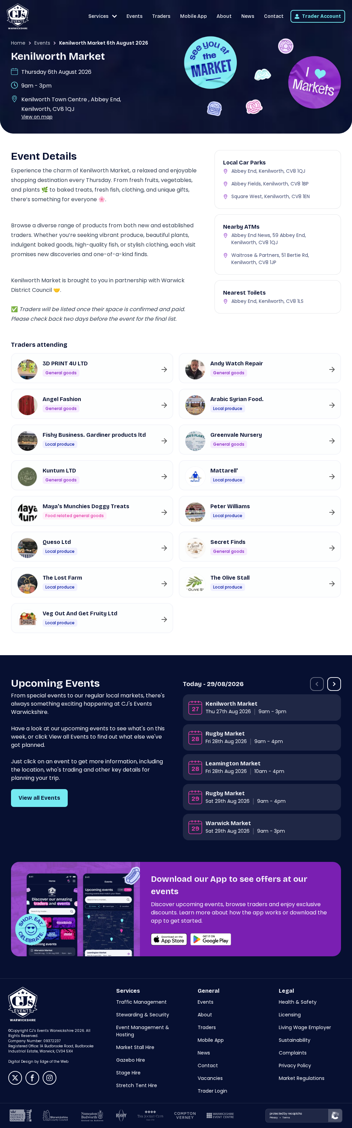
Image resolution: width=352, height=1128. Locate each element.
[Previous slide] (317, 684)
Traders (161, 16)
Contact (274, 16)
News (247, 16)
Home (18, 42)
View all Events (39, 798)
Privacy (274, 1117)
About (224, 16)
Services (98, 16)
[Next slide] (334, 684)
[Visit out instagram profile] (49, 1078)
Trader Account (321, 16)
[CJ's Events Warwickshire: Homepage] (18, 16)
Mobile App (193, 16)
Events (134, 16)
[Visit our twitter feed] (15, 1078)
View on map (37, 116)
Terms (286, 1117)
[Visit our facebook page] (32, 1078)
